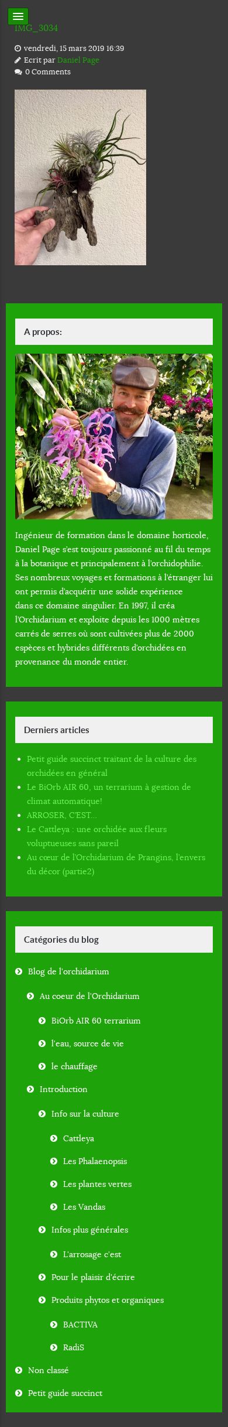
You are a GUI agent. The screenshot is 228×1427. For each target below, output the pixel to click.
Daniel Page (78, 60)
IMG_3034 (36, 27)
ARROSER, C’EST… (62, 815)
